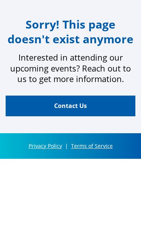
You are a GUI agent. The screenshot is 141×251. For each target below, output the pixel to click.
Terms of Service (92, 145)
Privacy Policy (45, 145)
